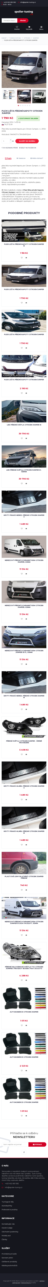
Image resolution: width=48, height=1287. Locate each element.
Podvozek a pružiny (10, 1210)
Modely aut (6, 1236)
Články (4, 1239)
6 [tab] (29, 105)
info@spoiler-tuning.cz (28, 2)
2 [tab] (20, 105)
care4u (42, 1281)
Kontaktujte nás (8, 1224)
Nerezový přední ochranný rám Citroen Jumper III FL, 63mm (24, 651)
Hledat (23, 20)
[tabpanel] (24, 96)
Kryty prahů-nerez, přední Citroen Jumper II (24, 516)
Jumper (36, 38)
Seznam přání (7, 1258)
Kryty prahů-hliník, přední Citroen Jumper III (24, 832)
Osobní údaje (7, 1228)
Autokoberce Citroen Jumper (24, 1012)
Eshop (4, 38)
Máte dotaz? (37, 158)
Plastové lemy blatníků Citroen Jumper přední (24, 877)
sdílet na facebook (28, 148)
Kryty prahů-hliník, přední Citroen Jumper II (24, 787)
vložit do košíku (27, 141)
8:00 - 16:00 (7, 4)
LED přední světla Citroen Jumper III (24, 425)
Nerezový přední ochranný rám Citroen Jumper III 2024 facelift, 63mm (24, 922)
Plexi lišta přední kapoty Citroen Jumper (24, 289)
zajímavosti (16, 1283)
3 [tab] (22, 105)
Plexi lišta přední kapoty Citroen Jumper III (24, 245)
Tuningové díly (15, 38)
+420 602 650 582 (9, 2)
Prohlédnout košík (9, 1254)
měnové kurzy (26, 1283)
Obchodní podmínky (10, 1232)
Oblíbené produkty (9, 1262)
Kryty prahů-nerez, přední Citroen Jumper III (24, 696)
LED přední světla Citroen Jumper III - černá (24, 471)
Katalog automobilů (9, 1266)
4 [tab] (25, 105)
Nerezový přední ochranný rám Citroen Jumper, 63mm (24, 561)
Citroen (27, 38)
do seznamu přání (10, 148)
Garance (21, 158)
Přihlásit (38, 1144)
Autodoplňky (7, 1206)
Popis (8, 158)
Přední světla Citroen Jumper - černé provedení (24, 742)
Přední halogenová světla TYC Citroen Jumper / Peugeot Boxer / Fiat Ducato (24, 967)
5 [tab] (27, 105)
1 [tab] (18, 105)
